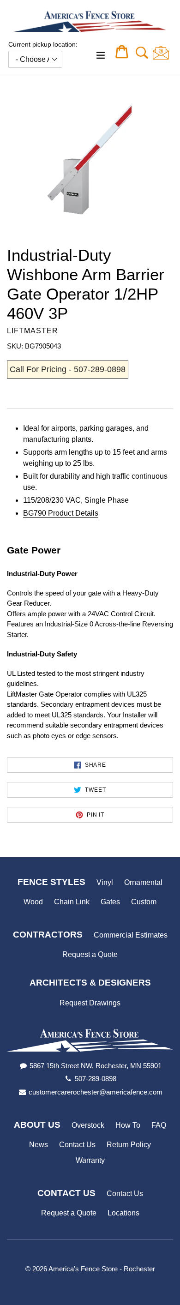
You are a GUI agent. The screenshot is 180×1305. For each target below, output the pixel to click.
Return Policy (129, 1145)
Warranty (90, 1160)
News (38, 1145)
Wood (33, 902)
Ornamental (143, 882)
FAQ (158, 1125)
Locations (123, 1213)
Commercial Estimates (131, 935)
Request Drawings (90, 1003)
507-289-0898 (95, 1078)
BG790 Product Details (60, 513)
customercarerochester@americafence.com (95, 1092)
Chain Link (72, 902)
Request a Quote (90, 954)
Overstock (88, 1125)
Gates (110, 902)
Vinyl (104, 882)
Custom (143, 902)
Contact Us (77, 1145)
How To (127, 1125)
